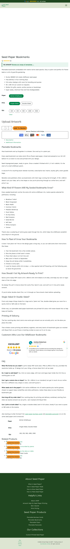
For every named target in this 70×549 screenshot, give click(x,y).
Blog (20, 540)
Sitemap (20, 543)
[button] (67, 348)
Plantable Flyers (35, 522)
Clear (10, 114)
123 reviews (17, 350)
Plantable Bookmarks (35, 520)
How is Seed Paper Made (35, 486)
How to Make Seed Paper (35, 492)
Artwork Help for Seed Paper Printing (35, 503)
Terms (20, 545)
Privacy (20, 542)
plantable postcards (51, 414)
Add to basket (20, 128)
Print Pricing (35, 508)
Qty (3, 110)
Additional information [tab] (13, 142)
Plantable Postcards (35, 525)
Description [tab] (9, 140)
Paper (4, 95)
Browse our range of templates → (23, 64)
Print (3, 103)
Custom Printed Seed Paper (35, 535)
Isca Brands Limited (45, 543)
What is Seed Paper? (35, 484)
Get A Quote (35, 506)
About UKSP (35, 501)
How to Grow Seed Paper (35, 489)
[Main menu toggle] (66, 5)
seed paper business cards (33, 414)
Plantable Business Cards (35, 517)
